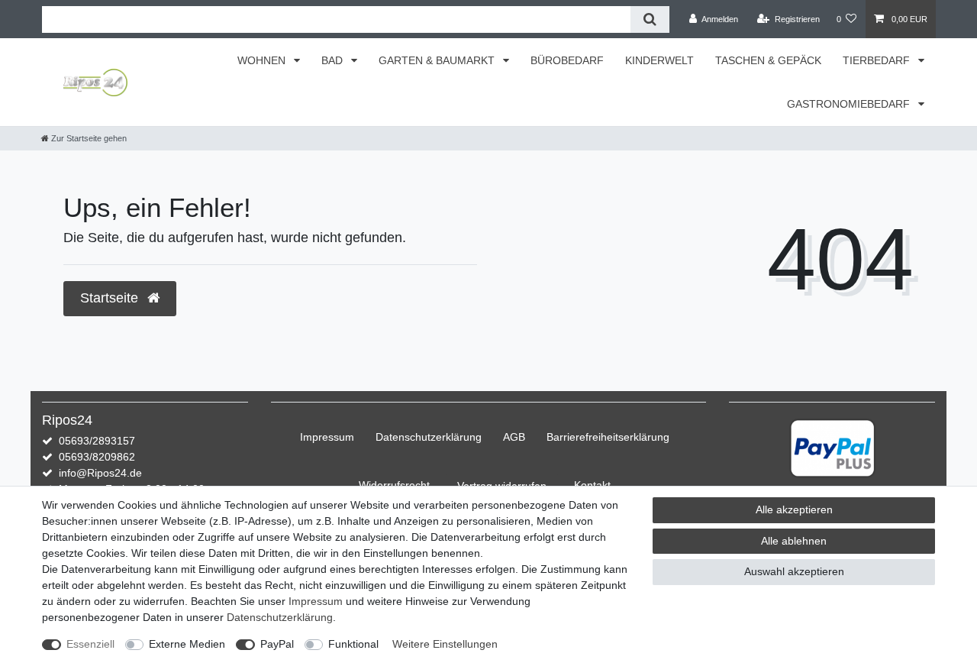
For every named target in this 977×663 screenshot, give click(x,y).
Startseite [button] (111, 298)
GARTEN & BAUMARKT (438, 60)
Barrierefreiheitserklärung (608, 437)
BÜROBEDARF (567, 60)
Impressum (327, 437)
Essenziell (90, 644)
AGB (514, 437)
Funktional (353, 644)
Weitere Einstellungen (445, 644)
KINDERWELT (659, 60)
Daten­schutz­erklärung (429, 437)
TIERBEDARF (878, 60)
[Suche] (649, 19)
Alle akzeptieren (794, 509)
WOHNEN (263, 60)
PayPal (277, 644)
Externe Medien (187, 644)
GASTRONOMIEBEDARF (850, 104)
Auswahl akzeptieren (794, 571)
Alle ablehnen (794, 541)
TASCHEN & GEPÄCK (768, 60)
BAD (333, 60)
